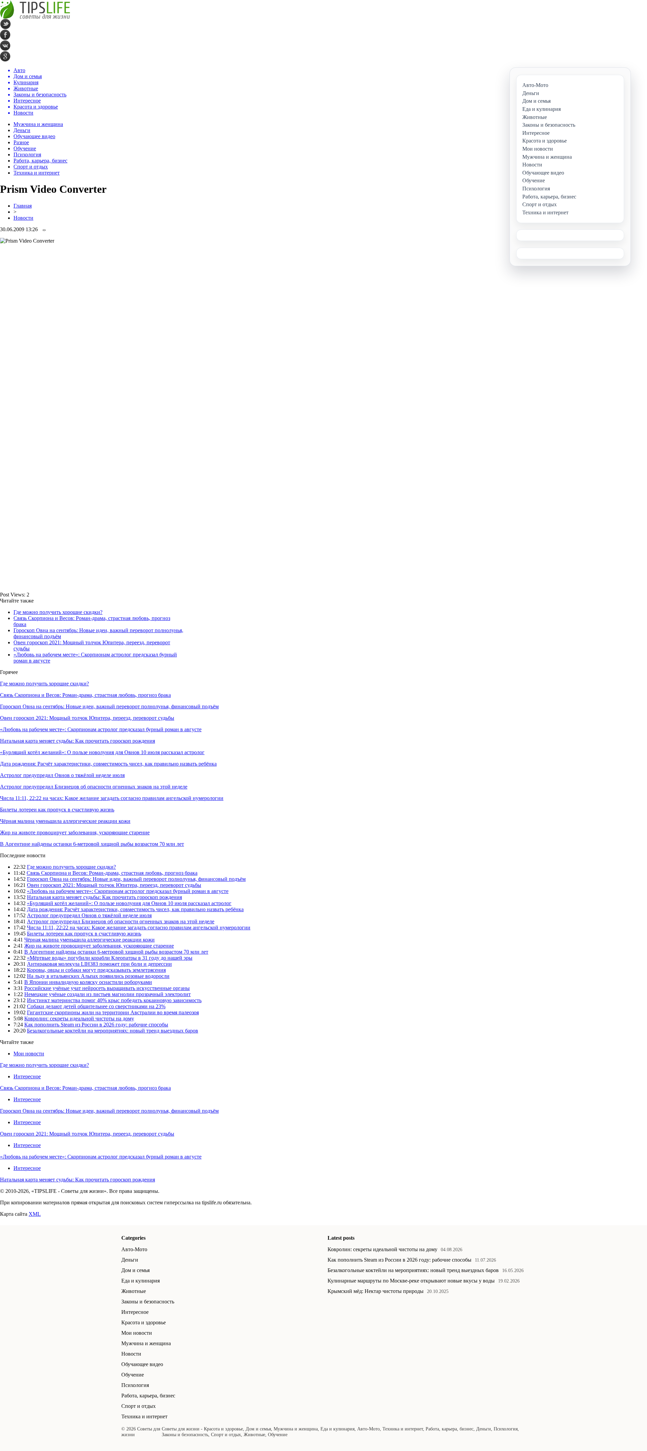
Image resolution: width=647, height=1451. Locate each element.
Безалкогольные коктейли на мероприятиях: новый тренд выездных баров (112, 1030)
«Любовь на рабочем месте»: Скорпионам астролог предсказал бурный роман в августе (101, 729)
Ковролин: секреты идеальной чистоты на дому (79, 1018)
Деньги (21, 130)
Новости (23, 218)
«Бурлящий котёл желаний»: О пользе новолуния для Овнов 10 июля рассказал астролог (102, 752)
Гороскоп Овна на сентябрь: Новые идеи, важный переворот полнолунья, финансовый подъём (109, 706)
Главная (22, 206)
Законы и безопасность (147, 1301)
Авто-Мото (134, 1249)
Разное (21, 142)
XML (35, 1214)
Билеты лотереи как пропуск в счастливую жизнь (57, 809)
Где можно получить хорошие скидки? (57, 612)
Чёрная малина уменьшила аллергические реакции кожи (65, 821)
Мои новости (28, 1053)
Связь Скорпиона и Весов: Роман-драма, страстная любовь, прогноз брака (85, 695)
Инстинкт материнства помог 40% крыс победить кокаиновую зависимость (114, 1000)
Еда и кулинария (140, 1281)
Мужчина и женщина (38, 124)
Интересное (27, 1076)
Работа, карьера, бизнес (40, 160)
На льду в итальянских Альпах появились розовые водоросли (98, 976)
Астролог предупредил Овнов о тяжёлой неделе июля (62, 775)
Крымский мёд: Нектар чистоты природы (376, 1291)
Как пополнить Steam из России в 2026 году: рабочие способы (96, 1024)
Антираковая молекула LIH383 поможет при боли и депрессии (99, 964)
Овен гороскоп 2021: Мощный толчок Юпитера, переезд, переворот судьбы (87, 718)
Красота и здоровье (143, 1322)
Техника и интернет (36, 173)
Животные (133, 1291)
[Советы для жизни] (35, 17)
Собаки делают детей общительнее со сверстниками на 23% (96, 1006)
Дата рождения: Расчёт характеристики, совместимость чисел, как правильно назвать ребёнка (108, 764)
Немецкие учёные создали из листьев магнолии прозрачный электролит (107, 994)
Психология (27, 154)
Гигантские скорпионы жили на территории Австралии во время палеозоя (113, 1012)
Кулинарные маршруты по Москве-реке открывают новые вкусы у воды (411, 1281)
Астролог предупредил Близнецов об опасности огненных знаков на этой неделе (93, 787)
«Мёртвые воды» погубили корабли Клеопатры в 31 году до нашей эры (109, 958)
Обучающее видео (34, 136)
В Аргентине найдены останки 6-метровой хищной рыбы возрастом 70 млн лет (92, 844)
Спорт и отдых (30, 166)
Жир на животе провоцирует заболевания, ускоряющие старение (75, 832)
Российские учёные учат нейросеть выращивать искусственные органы (107, 988)
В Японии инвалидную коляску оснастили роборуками (88, 982)
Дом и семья (135, 1270)
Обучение (24, 148)
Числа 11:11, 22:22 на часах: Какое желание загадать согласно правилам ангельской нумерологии (111, 798)
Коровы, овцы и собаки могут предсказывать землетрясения (96, 970)
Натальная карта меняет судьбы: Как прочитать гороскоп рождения (77, 741)
